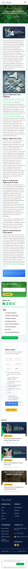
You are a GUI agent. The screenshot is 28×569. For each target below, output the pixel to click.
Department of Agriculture (16, 206)
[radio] (14, 374)
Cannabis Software (11, 313)
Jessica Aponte (17, 491)
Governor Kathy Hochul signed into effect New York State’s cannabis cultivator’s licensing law (14, 100)
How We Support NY (14, 276)
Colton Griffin (16, 16)
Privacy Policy (17, 561)
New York (8, 329)
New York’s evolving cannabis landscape (12, 264)
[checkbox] (13, 383)
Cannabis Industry (10, 318)
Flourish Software (10, 327)
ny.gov (21, 109)
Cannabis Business (10, 321)
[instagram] (15, 545)
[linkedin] (18, 545)
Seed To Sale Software (12, 324)
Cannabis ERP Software (12, 332)
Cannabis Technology (11, 316)
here (5, 266)
